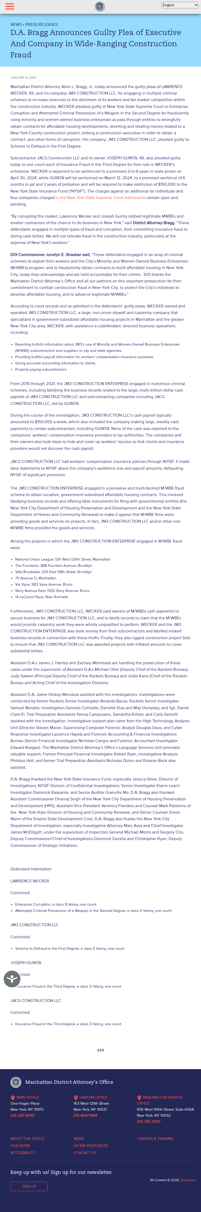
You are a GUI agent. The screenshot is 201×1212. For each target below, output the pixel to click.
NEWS (16, 24)
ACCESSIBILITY (22, 1153)
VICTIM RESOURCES (91, 1146)
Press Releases (41, 24)
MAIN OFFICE (27, 1097)
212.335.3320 (148, 1121)
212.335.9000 (22, 1115)
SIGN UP (29, 1186)
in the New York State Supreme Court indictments (100, 197)
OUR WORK (20, 1146)
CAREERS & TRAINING (155, 1139)
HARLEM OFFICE (94, 1097)
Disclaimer (188, 1180)
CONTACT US (85, 1153)
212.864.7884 (85, 1115)
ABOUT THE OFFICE (27, 1139)
